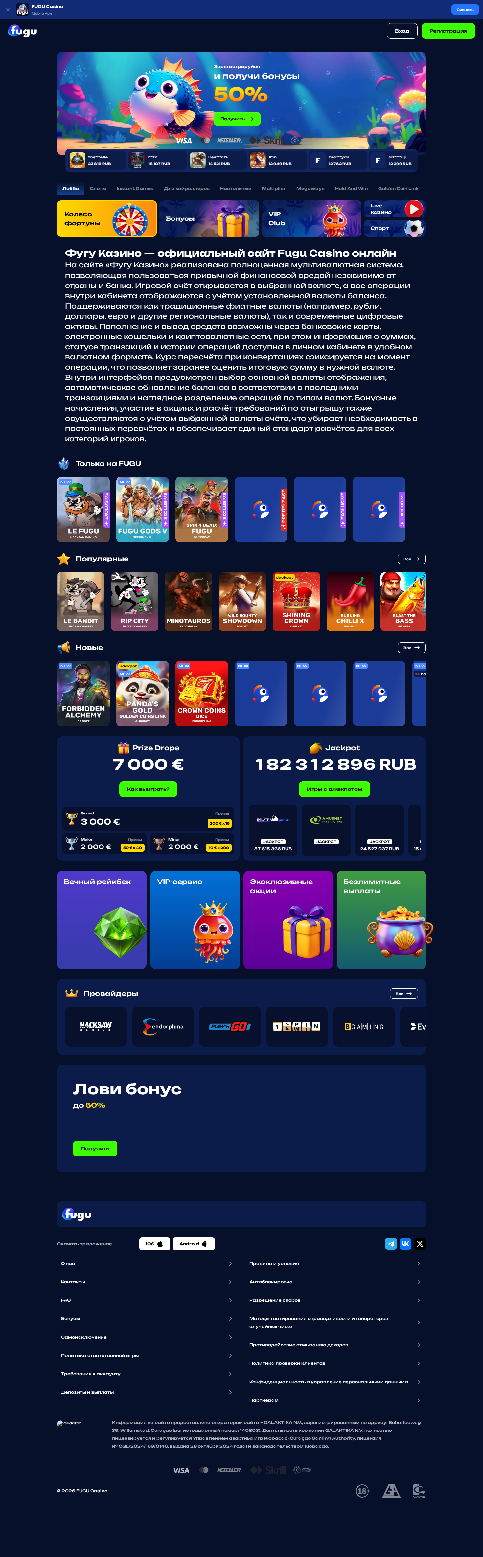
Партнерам (264, 1400)
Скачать (465, 9)
